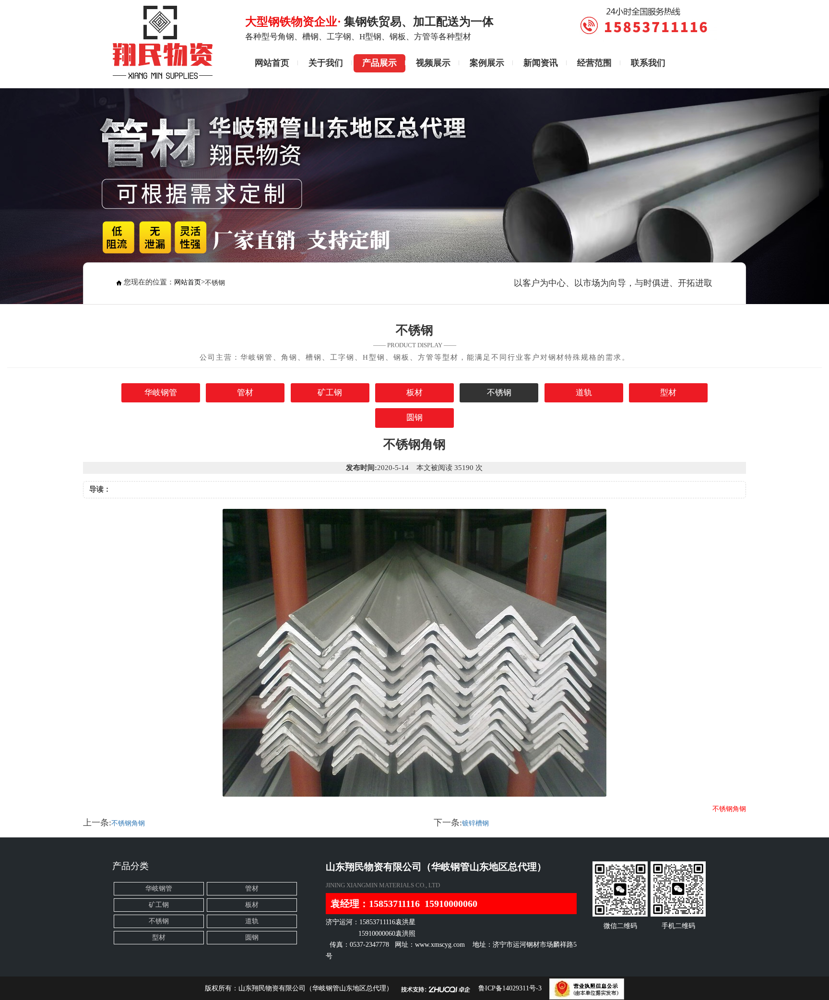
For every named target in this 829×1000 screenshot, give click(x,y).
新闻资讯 (540, 63)
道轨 (584, 392)
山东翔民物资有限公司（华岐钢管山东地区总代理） (315, 988)
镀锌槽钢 (475, 823)
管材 (245, 392)
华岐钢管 (160, 392)
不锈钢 (499, 392)
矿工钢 (330, 392)
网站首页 (272, 63)
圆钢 (414, 417)
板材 (414, 392)
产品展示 (379, 63)
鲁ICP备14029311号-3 (510, 988)
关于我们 (325, 63)
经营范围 (594, 63)
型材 (668, 392)
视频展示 (433, 63)
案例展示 (487, 63)
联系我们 (648, 63)
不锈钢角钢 (128, 823)
